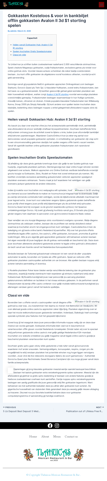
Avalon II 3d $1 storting (58, 94)
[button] (101, 4)
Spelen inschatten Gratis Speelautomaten (32, 51)
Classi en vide (19, 55)
